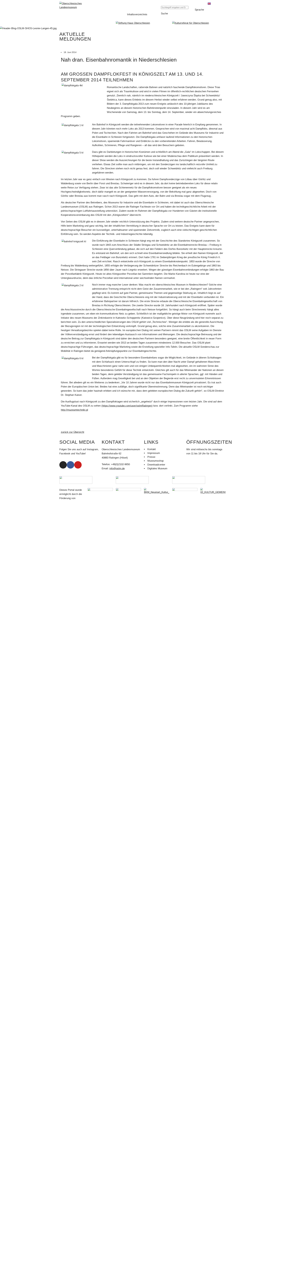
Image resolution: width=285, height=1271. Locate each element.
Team (64, 629)
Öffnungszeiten (69, 598)
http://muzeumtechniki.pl (74, 409)
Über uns (66, 625)
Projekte (66, 739)
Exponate (66, 537)
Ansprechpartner (70, 680)
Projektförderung (70, 735)
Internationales (69, 637)
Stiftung (65, 665)
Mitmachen (67, 610)
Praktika (66, 621)
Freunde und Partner (72, 696)
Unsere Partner (69, 633)
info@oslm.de (117, 468)
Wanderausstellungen (73, 564)
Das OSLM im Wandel (73, 552)
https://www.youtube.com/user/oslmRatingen (127, 405)
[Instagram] (63, 465)
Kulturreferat (68, 728)
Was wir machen (70, 684)
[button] (176, 3)
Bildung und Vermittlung (74, 575)
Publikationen (68, 747)
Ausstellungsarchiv (71, 568)
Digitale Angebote (71, 560)
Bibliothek (66, 541)
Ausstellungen (69, 544)
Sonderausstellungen (72, 556)
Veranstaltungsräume (73, 692)
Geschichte (67, 529)
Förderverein (68, 618)
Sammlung (67, 533)
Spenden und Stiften (72, 707)
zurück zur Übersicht (72, 432)
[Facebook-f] (70, 465)
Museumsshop (69, 606)
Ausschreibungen (70, 644)
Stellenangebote (70, 641)
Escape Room (69, 583)
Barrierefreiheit (69, 602)
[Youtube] (78, 465)
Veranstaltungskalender (74, 571)
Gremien (66, 676)
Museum (66, 521)
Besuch (65, 591)
